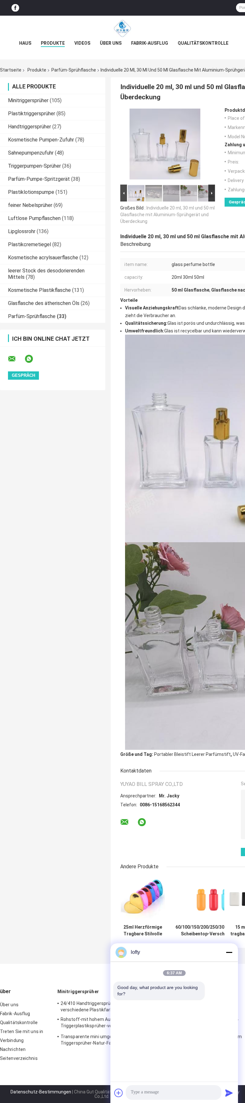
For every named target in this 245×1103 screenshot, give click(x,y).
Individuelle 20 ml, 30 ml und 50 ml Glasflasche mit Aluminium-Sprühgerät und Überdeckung (167, 214)
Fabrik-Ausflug (149, 43)
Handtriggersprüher (29, 127)
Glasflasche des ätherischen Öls (43, 303)
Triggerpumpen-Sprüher (34, 166)
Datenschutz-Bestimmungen (41, 1091)
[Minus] (229, 952)
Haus (25, 43)
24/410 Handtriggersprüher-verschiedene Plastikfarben (90, 1006)
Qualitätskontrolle (203, 43)
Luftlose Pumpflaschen (34, 218)
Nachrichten (13, 1049)
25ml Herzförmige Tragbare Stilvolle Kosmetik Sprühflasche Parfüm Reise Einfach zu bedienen (142, 930)
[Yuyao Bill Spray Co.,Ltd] (122, 28)
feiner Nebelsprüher (30, 205)
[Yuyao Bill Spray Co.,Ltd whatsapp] (33, 359)
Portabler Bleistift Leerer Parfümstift (192, 754)
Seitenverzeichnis (19, 1058)
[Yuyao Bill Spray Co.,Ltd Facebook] (15, 8)
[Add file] (118, 1093)
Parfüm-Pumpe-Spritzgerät (39, 179)
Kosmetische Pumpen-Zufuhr (41, 140)
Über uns (111, 43)
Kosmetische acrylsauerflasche (43, 258)
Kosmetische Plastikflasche (39, 290)
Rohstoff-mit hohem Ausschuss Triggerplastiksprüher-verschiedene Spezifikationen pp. (98, 1023)
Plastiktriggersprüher (31, 113)
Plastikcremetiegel (29, 244)
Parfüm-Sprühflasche (73, 69)
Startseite (10, 69)
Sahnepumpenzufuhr (31, 153)
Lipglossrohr (21, 231)
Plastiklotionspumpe (31, 192)
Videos (82, 43)
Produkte (53, 43)
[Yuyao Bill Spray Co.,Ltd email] (16, 359)
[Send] (229, 1093)
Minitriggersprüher (28, 100)
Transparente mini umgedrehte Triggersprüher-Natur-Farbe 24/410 (97, 1040)
